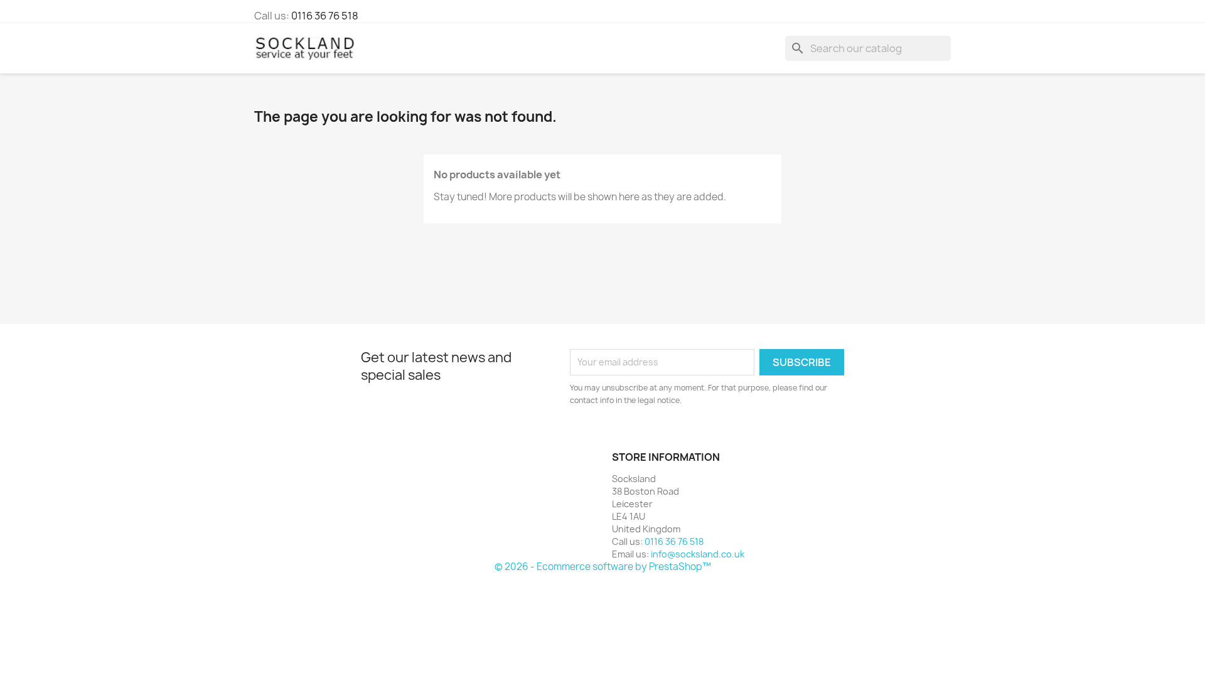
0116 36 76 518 (324, 16)
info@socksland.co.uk (697, 554)
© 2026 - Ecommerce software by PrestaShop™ (603, 566)
